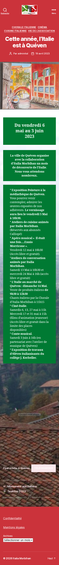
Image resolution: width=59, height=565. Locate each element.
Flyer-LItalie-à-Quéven (16, 468)
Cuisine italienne (15, 30)
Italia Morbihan (22, 558)
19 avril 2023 (43, 53)
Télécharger (43, 468)
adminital (23, 53)
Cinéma (42, 27)
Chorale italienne (24, 27)
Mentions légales (14, 527)
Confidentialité (12, 518)
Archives (8, 535)
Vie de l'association (41, 30)
